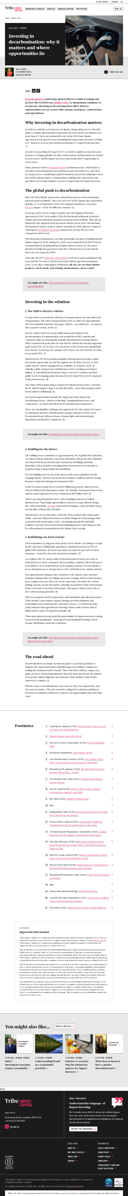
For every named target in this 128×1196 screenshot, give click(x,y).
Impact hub (15, 18)
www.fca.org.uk (99, 940)
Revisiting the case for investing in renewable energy (74, 434)
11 (54, 392)
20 (69, 611)
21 (48, 681)
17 (79, 554)
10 (47, 379)
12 (63, 420)
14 (67, 490)
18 (61, 562)
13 (27, 459)
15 (90, 494)
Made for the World (75, 1186)
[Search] (122, 2)
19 (56, 592)
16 (49, 550)
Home (7, 18)
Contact (115, 2)
